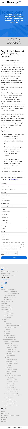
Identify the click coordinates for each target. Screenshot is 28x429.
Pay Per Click (7, 331)
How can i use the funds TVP (14, 43)
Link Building (7, 333)
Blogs (3, 411)
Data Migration (7, 317)
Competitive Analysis (10, 327)
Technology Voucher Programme (10, 415)
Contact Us (5, 421)
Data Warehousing (8, 313)
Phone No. (4, 209)
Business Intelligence (7, 307)
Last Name (4, 198)
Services (4, 419)
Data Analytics (6, 305)
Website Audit (8, 323)
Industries (5, 417)
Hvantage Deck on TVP (14, 39)
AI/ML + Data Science (7, 301)
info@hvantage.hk (13, 179)
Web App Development (10, 297)
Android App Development (12, 293)
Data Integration (8, 311)
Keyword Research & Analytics (13, 325)
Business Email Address (7, 187)
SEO (5, 321)
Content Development (9, 337)
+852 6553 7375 (5, 277)
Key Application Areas (14, 42)
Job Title (3, 237)
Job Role (3, 231)
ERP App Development (9, 299)
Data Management (7, 309)
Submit (14, 257)
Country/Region (5, 214)
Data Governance (8, 315)
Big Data (4, 303)
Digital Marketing (6, 319)
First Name (4, 192)
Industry (3, 226)
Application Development (8, 289)
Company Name (5, 203)
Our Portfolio (5, 413)
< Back (2, 2)
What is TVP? (14, 38)
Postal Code (4, 220)
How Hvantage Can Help (14, 41)
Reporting (7, 329)
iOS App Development (10, 295)
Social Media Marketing (10, 335)
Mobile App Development (10, 291)
